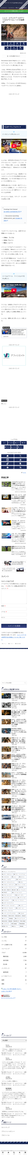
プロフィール (5, 1135)
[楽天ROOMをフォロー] (20, 463)
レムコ (4, 403)
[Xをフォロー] (20, 455)
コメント (4, 588)
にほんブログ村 (5, 991)
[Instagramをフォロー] (7, 459)
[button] (20, 48)
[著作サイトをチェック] (7, 455)
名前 (3, 606)
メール (4, 611)
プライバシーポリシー (8, 1131)
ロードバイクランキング (7, 998)
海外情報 (5, 400)
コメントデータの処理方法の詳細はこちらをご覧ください (13, 637)
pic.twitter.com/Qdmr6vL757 (12, 211)
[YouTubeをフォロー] (20, 459)
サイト (3, 617)
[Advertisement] (14, 109)
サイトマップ (5, 1127)
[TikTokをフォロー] (7, 463)
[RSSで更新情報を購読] (20, 467)
